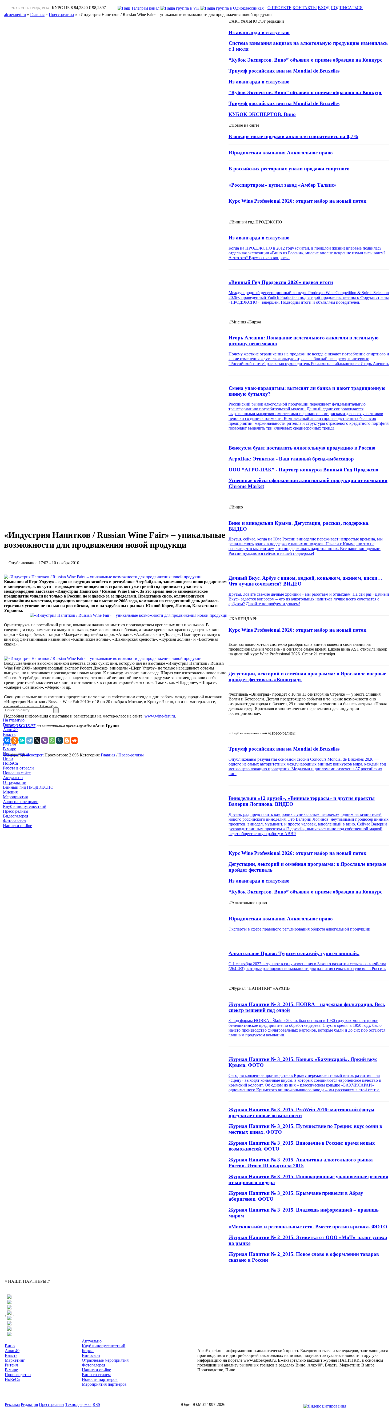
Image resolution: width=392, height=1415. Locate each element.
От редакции (14, 782)
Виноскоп (91, 1355)
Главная (108, 755)
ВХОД (324, 7)
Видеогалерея (15, 816)
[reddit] (74, 740)
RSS (96, 1404)
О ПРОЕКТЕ (279, 7)
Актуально (13, 777)
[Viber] (44, 740)
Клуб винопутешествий (24, 806)
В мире (9, 749)
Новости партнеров (100, 1379)
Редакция (29, 1404)
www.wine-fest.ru (160, 716)
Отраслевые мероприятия (105, 1360)
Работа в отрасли (18, 768)
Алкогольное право (20, 801)
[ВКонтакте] (7, 740)
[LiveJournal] (59, 740)
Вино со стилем (96, 1374)
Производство (16, 753)
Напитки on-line (17, 825)
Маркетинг (15, 1360)
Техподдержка (78, 1404)
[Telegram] (29, 740)
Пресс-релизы (15, 811)
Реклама (12, 1404)
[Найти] (56, 710)
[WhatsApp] (52, 740)
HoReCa (10, 763)
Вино (8, 725)
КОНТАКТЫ (305, 7)
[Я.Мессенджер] (22, 740)
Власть (9, 734)
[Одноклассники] (14, 740)
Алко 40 (10, 729)
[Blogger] (67, 740)
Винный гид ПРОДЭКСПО (28, 787)
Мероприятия (15, 797)
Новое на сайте (17, 773)
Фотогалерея (14, 821)
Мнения (10, 792)
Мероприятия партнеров (104, 1384)
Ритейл (9, 744)
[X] (37, 740)
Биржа (88, 1350)
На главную (14, 720)
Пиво (8, 758)
